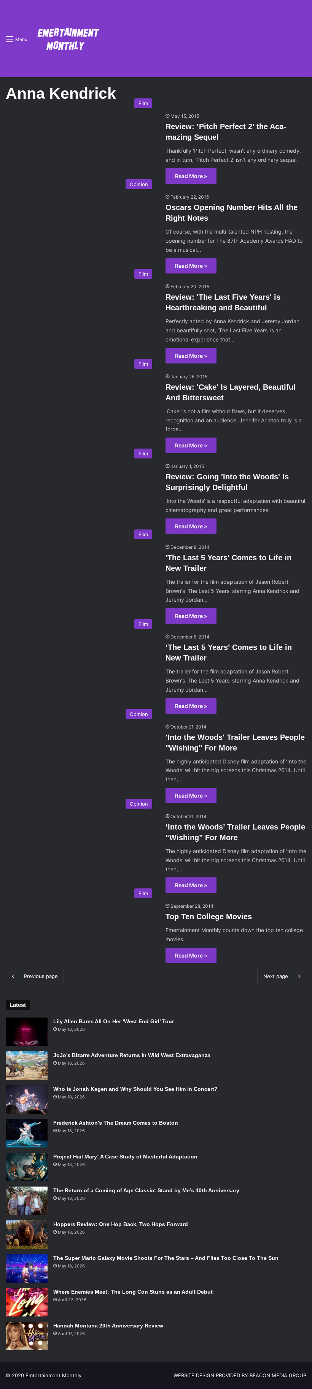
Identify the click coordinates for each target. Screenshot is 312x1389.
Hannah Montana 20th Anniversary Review (108, 1326)
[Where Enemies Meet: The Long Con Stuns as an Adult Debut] (27, 1302)
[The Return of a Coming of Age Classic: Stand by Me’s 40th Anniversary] (27, 1201)
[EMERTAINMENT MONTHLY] (66, 38)
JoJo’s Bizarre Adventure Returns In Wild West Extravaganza (131, 1055)
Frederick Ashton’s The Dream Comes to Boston (115, 1123)
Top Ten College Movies (209, 916)
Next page (275, 976)
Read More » (191, 176)
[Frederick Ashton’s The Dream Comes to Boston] (27, 1133)
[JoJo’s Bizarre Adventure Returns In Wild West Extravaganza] (27, 1065)
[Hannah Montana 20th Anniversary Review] (27, 1336)
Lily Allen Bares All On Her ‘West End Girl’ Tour (113, 1021)
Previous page (41, 976)
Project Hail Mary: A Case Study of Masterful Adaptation (125, 1157)
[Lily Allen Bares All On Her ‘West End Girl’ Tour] (27, 1032)
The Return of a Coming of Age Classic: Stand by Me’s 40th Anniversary (146, 1190)
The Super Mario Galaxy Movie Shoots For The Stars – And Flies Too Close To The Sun (166, 1258)
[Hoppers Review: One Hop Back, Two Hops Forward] (27, 1234)
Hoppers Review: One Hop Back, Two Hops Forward (120, 1224)
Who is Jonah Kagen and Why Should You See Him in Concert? (135, 1089)
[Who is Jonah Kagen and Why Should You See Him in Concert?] (27, 1099)
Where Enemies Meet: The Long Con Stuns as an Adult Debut (133, 1292)
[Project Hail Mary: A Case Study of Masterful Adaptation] (27, 1167)
